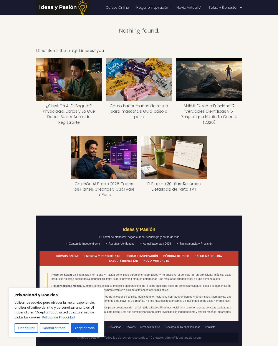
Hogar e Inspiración (152, 7)
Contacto (210, 327)
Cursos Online (117, 7)
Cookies (131, 327)
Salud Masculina (208, 256)
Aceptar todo (84, 328)
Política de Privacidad (58, 317)
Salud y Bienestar (223, 7)
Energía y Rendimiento (102, 256)
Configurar (26, 328)
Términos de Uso (150, 327)
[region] (56, 312)
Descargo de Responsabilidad (182, 327)
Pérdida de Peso (176, 256)
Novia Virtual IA (189, 7)
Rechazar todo (54, 328)
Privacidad (115, 327)
